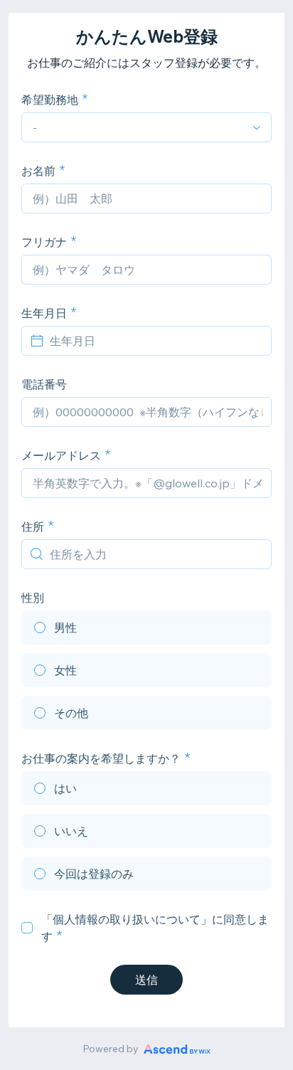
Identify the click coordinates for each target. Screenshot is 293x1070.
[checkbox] (27, 927)
